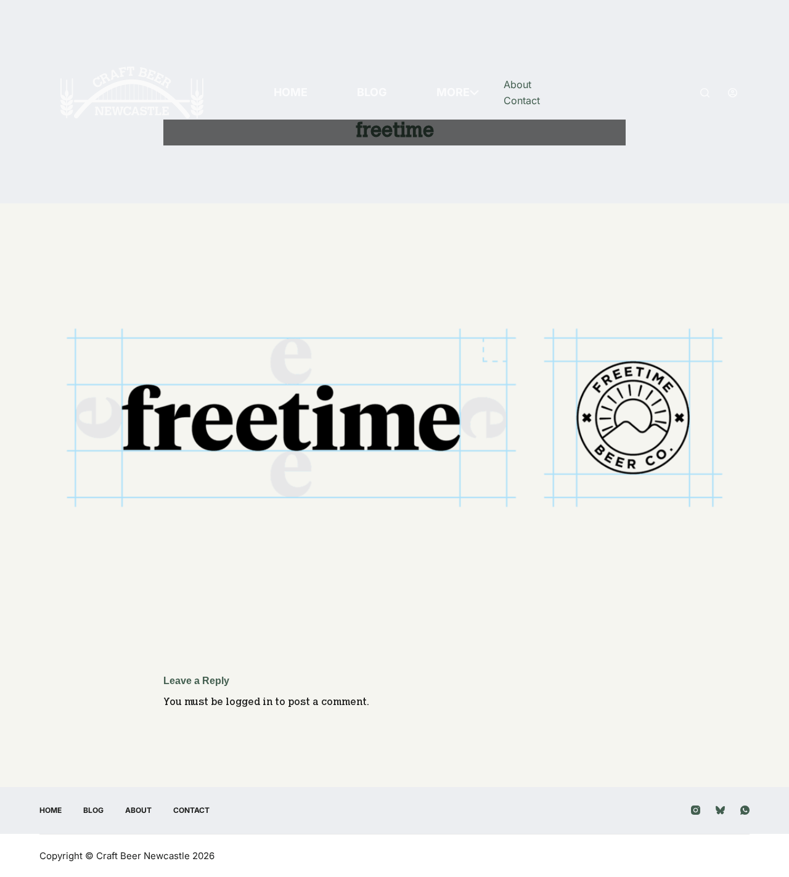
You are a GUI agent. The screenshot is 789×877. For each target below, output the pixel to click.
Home (291, 92)
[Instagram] (695, 810)
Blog (372, 92)
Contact (522, 100)
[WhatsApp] (745, 810)
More (453, 92)
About (517, 84)
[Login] (732, 92)
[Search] (704, 92)
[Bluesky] (720, 810)
